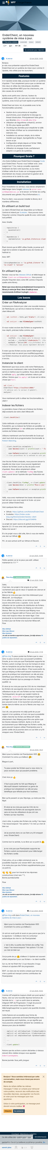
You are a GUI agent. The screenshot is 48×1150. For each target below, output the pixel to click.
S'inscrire (8, 1111)
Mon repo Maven (8, 631)
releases (26, 189)
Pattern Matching (9, 441)
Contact (15, 1134)
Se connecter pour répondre (34, 50)
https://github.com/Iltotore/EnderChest (28, 512)
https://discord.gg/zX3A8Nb (24, 519)
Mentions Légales (28, 1134)
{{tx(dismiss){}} (40, 1137)
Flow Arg (9, 577)
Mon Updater (7, 633)
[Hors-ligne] (3, 577)
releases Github (25, 275)
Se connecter (19, 1111)
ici (39, 194)
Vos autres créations (11, 42)
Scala (42, 161)
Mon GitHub (6, 629)
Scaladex (23, 212)
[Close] (43, 1076)
